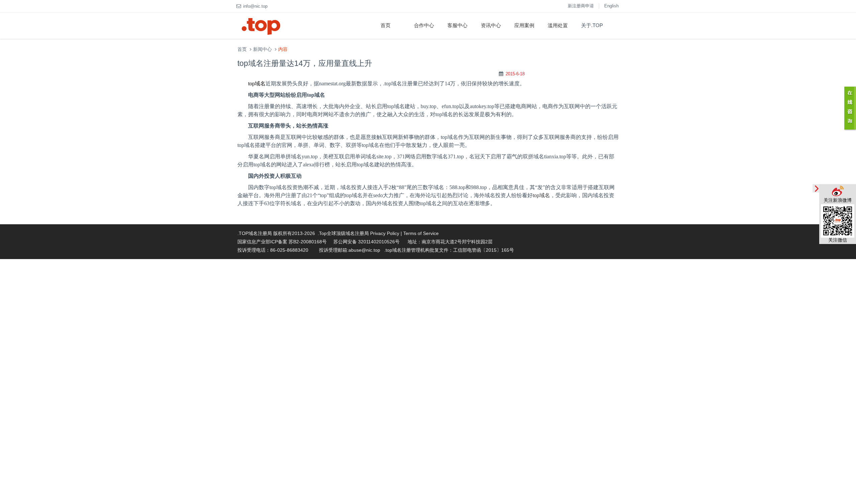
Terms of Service (421, 233)
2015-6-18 (515, 73)
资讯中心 (491, 25)
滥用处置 (558, 25)
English (611, 5)
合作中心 (424, 25)
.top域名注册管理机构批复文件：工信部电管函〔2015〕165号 (449, 250)
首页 (386, 25)
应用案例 (524, 25)
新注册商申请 (581, 5)
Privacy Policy (384, 233)
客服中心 (457, 25)
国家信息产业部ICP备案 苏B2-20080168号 (282, 241)
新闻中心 (262, 49)
